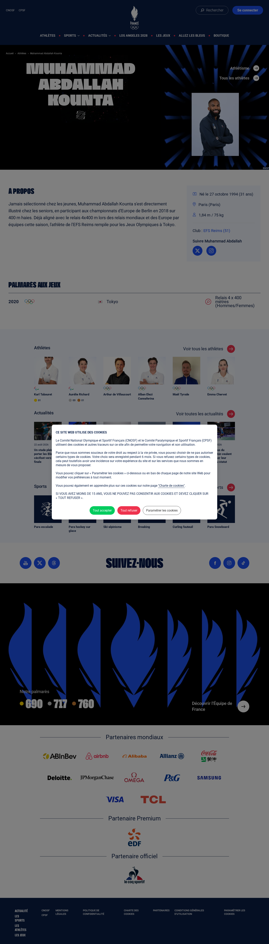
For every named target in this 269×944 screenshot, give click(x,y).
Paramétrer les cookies (162, 510)
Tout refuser (129, 510)
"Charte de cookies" (171, 485)
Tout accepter (102, 510)
